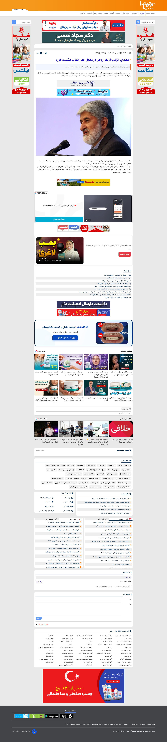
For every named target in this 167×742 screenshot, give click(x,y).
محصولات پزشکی (106, 638)
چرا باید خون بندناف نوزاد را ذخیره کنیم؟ (119, 278)
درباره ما (126, 724)
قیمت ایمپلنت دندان (124, 465)
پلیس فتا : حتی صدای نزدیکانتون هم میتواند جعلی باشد (114, 284)
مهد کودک (89, 644)
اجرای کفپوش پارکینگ (124, 487)
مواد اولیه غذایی (51, 470)
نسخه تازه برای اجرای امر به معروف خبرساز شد (115, 513)
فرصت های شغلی (108, 724)
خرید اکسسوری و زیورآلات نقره (55, 465)
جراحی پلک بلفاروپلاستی (73, 474)
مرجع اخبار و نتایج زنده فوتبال (96, 470)
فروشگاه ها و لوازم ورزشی (104, 653)
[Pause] (86, 220)
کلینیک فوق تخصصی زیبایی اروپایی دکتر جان (117, 478)
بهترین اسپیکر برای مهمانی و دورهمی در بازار (117, 275)
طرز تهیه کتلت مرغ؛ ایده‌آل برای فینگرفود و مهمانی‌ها (63, 530)
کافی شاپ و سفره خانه (85, 653)
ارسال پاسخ (39, 582)
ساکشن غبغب (91, 465)
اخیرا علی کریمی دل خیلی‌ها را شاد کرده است (65, 544)
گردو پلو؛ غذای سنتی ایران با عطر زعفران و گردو (65, 537)
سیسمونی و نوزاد (48, 644)
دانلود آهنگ (80, 470)
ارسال (39, 618)
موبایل (51, 650)
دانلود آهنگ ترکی (47, 482)
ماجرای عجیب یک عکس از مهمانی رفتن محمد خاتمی (62, 567)
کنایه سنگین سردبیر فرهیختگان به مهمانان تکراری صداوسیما (110, 541)
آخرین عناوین (123, 519)
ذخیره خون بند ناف (57, 478)
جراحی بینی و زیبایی (125, 665)
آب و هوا (48, 502)
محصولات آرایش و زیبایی (123, 644)
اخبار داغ (101, 519)
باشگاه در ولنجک (89, 474)
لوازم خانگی (49, 653)
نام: (130, 599)
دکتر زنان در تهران (126, 653)
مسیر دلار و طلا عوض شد (71, 533)
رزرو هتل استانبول (125, 474)
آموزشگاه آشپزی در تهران (84, 635)
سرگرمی (82, 13)
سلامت (106, 13)
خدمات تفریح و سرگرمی (46, 647)
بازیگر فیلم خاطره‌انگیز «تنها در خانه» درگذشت (65, 556)
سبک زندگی (126, 13)
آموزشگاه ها (108, 656)
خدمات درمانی (107, 641)
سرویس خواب (68, 650)
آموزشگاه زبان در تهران (105, 659)
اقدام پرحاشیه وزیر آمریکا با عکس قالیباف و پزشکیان (63, 560)
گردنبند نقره (70, 465)
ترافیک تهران (67, 506)
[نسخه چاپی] (37, 53)
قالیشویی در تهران (67, 662)
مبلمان (71, 644)
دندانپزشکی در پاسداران (108, 482)
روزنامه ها (68, 497)
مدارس (90, 641)
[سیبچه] (66, 716)
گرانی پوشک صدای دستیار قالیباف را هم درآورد (115, 534)
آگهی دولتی (86, 724)
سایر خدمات (49, 662)
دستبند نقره (80, 465)
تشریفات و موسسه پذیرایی (84, 659)
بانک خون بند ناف (109, 487)
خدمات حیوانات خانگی (105, 644)
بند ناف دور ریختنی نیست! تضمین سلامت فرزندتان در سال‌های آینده (110, 295)
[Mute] (89, 220)
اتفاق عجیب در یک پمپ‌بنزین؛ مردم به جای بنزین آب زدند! (111, 557)
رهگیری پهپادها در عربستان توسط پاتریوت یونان (114, 549)
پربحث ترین (49, 519)
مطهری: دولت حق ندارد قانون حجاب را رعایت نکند (113, 509)
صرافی (51, 641)
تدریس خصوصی (87, 638)
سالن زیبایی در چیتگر (124, 482)
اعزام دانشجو (49, 638)
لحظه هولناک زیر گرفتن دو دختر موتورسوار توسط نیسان (62, 563)
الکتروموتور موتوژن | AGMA (78, 487)
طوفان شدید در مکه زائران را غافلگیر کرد (117, 530)
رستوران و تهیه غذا (86, 647)
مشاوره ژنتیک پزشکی (72, 478)
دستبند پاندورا (126, 470)
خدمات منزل (49, 656)
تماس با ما (119, 724)
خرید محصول (124, 254)
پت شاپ (109, 647)
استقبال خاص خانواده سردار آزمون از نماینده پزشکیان (62, 526)
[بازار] (36, 716)
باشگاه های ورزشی (106, 650)
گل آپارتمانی (100, 474)
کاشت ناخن (127, 638)
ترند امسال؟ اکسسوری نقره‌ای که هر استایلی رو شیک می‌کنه (113, 286)
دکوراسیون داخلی (67, 653)
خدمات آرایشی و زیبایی (124, 641)
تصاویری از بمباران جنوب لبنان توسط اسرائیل (115, 545)
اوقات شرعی (67, 510)
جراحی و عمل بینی (95, 487)
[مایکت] (21, 716)
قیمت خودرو (67, 502)
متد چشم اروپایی (112, 474)
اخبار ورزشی (134, 13)
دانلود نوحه (94, 482)
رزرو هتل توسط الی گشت (66, 470)
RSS (67, 724)
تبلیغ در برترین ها (96, 724)
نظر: (130, 604)
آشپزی (112, 13)
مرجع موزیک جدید (114, 470)
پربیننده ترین (73, 519)
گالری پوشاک (69, 635)
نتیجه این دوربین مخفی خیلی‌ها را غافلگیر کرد (115, 561)
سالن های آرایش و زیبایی (123, 635)
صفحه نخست (150, 13)
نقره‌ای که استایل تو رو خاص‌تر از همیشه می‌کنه (116, 281)
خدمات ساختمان (68, 659)
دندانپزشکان (127, 656)
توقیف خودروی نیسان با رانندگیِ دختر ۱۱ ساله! (115, 553)
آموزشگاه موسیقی (106, 662)
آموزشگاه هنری (107, 665)
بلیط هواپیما (111, 465)
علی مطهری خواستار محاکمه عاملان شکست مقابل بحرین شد (110, 499)
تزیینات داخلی (68, 656)
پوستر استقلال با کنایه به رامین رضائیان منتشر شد (114, 538)
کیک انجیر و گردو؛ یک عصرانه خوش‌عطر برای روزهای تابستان (111, 522)
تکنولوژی (90, 13)
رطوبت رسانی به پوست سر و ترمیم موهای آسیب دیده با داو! (112, 289)
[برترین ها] (146, 5)
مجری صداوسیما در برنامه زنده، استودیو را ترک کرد (63, 522)
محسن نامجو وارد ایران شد (120, 564)
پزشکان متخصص (126, 650)
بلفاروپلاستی (101, 465)
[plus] (45, 53)
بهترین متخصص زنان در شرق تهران (66, 482)
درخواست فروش (59, 219)
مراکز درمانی (127, 647)
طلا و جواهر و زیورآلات (66, 641)
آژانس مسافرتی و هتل (66, 665)
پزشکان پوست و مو (106, 635)
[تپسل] (36, 193)
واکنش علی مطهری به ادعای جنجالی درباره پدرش (114, 506)
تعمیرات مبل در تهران (66, 647)
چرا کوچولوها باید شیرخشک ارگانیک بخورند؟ (117, 297)
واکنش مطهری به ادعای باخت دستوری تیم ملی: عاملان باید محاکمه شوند (107, 502)
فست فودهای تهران (86, 650)
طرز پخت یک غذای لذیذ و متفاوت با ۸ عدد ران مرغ (63, 548)
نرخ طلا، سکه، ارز (45, 497)
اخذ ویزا (51, 635)
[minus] (40, 53)
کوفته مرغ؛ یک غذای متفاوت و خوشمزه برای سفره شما (62, 552)
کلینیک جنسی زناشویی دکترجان (91, 478)
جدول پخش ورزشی (45, 510)
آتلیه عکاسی (88, 665)
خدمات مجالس (87, 662)
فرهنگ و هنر (98, 13)
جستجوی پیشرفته (75, 724)
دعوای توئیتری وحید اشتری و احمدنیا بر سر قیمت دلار (112, 526)
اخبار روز (142, 13)
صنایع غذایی (88, 656)
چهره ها (118, 13)
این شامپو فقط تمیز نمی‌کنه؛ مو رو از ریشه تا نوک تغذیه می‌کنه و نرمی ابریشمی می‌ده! (105, 292)
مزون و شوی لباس (67, 638)
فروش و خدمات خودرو (46, 659)
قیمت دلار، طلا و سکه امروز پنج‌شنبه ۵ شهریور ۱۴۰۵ (63, 541)
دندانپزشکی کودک (125, 659)
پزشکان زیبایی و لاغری (124, 662)
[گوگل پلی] (51, 716)
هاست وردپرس (84, 482)
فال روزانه (48, 506)
